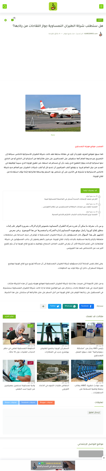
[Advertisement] (53, 57)
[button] (86, 306)
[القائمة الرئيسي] (101, 6)
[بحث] (5, 6)
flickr (53, 135)
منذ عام (98, 346)
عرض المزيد (9, 316)
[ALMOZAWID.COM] (53, 6)
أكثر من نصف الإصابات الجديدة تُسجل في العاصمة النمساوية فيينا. (70, 199)
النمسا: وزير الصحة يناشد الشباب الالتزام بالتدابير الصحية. (74, 215)
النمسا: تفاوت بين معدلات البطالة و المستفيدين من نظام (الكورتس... (69, 207)
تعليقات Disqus (11, 403)
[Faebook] (91, 453)
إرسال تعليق (94, 413)
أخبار (99, 20)
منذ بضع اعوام (90, 196)
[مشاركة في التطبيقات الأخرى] (43, 306)
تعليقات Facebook (28, 403)
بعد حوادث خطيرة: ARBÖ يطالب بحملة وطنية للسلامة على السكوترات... (89, 389)
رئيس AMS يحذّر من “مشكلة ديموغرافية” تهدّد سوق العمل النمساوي (89, 352)
